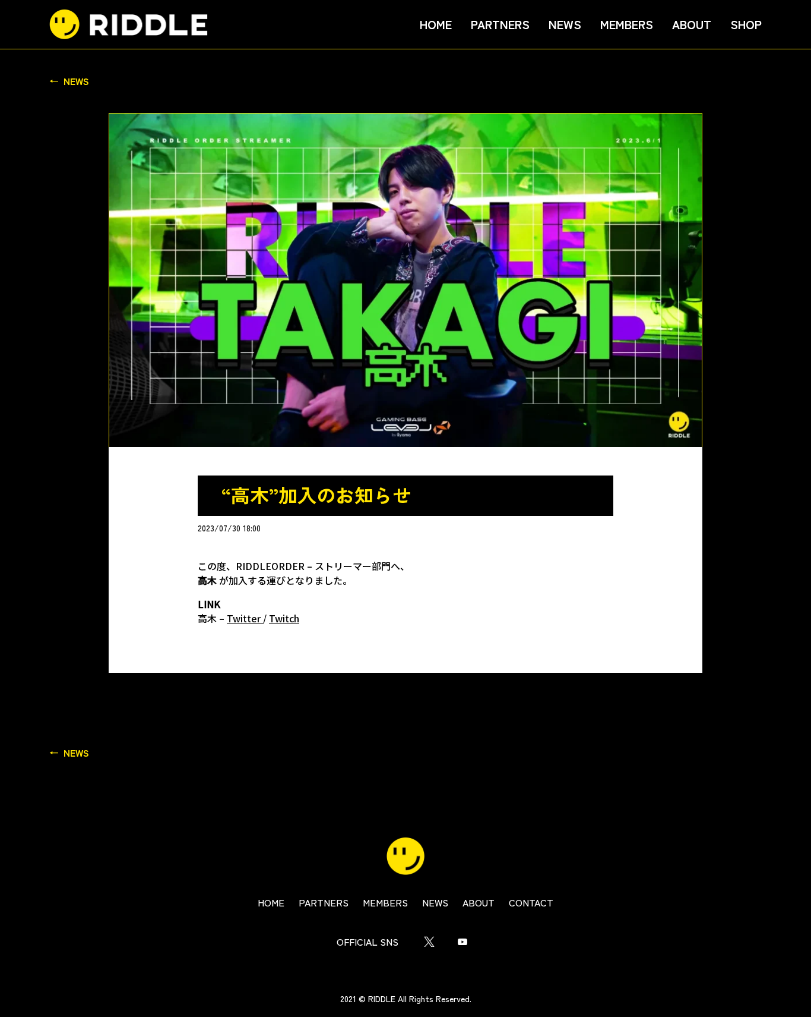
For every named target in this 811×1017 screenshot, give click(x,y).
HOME (436, 24)
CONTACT (531, 902)
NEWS (565, 24)
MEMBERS (626, 24)
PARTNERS (500, 24)
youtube (462, 941)
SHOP (746, 24)
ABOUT (691, 24)
